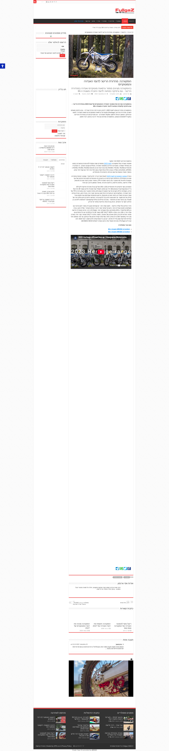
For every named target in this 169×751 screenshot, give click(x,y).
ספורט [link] (105, 21)
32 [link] (109, 721)
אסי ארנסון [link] (126, 94)
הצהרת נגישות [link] (40, 746)
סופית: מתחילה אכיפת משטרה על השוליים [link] (114, 734)
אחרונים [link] (62, 160)
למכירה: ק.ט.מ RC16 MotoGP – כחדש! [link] (80, 718)
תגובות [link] (45, 160)
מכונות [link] (125, 21)
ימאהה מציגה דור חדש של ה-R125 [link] (80, 735)
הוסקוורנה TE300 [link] (118, 577)
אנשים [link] (118, 21)
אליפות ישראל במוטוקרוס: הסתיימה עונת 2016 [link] (80, 727)
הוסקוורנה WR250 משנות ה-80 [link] (119, 229)
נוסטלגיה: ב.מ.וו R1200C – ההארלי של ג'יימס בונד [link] (81, 603)
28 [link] (111, 727)
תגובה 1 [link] (75, 94)
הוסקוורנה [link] (127, 577)
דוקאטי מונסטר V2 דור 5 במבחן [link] (46, 718)
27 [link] (109, 737)
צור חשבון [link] (61, 133)
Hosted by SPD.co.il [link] (53, 746)
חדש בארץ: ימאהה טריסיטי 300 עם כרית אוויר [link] (45, 192)
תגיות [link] (63, 164)
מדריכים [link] (112, 21)
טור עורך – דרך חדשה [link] (114, 725)
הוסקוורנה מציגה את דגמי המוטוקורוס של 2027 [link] (82, 626)
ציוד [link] (99, 21)
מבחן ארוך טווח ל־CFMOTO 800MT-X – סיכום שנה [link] (46, 147)
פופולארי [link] (53, 160)
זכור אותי (60, 131)
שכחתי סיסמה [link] (60, 136)
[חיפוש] (34, 1)
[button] (131, 659)
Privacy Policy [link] (66, 746)
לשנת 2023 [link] (108, 163)
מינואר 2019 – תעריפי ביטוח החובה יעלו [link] (114, 718)
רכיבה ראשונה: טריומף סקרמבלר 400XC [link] (47, 200)
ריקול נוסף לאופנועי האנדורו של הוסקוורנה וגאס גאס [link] (122, 626)
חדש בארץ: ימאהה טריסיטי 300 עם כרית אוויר (106, 27)
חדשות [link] (123, 32)
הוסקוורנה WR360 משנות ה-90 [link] (119, 232)
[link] (2, 66)
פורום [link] (93, 21)
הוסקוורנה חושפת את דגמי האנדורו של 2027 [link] (102, 625)
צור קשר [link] (87, 21)
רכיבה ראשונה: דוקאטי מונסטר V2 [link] (47, 176)
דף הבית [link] (131, 21)
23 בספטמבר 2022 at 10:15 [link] (79, 644)
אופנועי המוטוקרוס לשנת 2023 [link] (117, 176)
